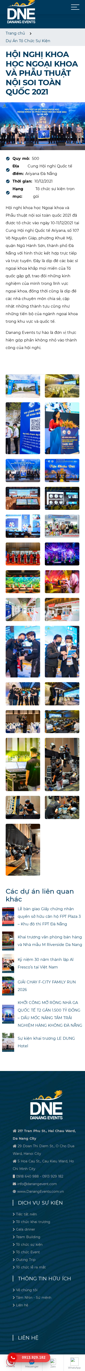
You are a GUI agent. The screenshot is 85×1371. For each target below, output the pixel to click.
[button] (75, 7)
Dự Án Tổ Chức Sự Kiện (28, 41)
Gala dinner (25, 1229)
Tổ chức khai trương (33, 1222)
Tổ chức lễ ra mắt (31, 1267)
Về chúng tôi (27, 1290)
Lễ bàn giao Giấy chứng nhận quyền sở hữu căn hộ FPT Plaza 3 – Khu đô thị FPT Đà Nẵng (49, 916)
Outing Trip (25, 1260)
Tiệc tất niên (26, 1214)
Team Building (28, 1237)
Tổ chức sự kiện (29, 1244)
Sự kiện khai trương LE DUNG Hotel (46, 1042)
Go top (80, 1351)
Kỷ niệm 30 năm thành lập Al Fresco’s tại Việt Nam (45, 963)
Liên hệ (22, 1305)
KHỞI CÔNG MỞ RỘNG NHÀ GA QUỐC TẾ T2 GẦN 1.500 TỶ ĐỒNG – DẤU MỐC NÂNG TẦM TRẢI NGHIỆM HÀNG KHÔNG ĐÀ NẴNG (50, 1014)
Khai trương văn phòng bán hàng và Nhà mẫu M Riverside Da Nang (50, 941)
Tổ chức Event (28, 1252)
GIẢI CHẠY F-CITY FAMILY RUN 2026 (47, 986)
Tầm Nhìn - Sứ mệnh (33, 1297)
